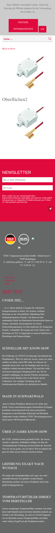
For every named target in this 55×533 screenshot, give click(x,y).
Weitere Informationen (23, 25)
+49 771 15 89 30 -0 (35, 262)
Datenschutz (10, 280)
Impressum (9, 277)
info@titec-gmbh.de (14, 262)
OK (42, 29)
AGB (7, 283)
